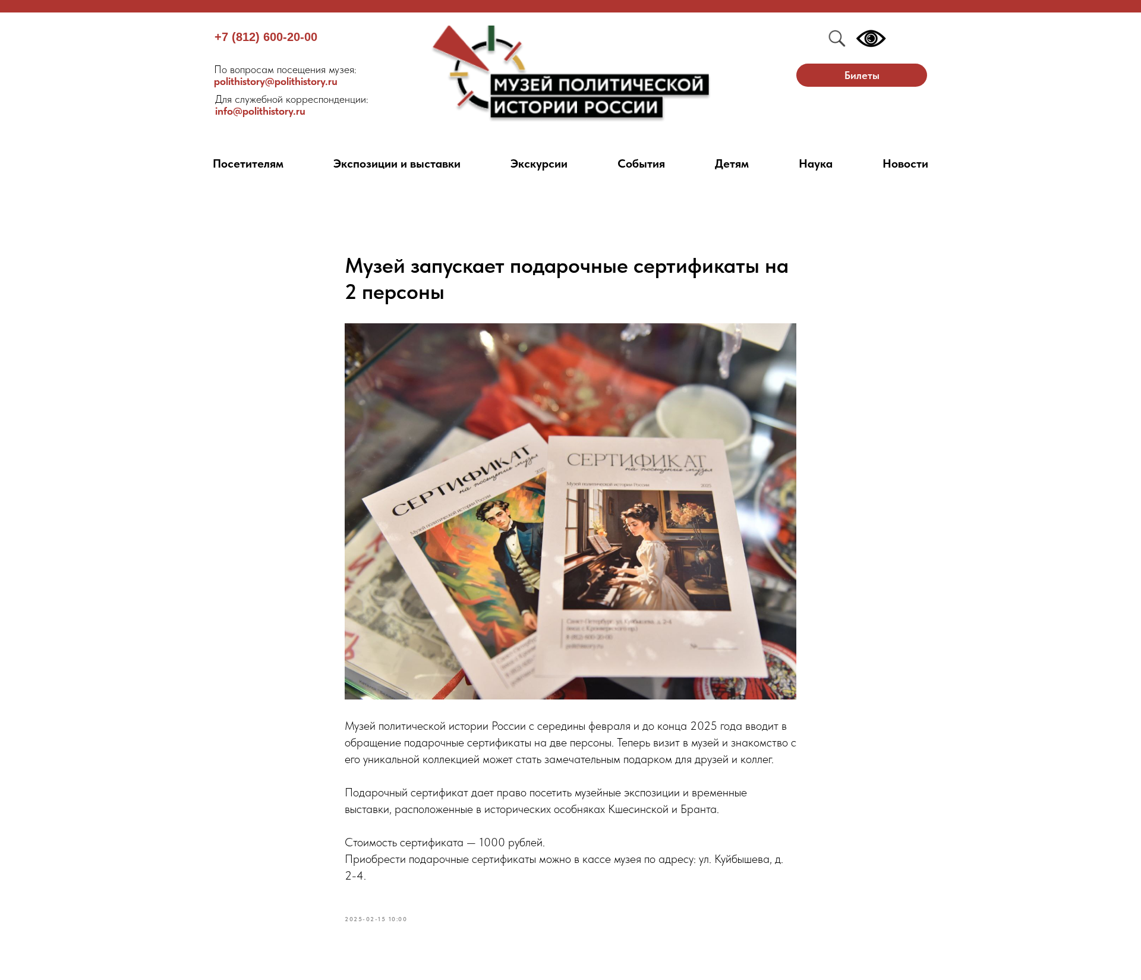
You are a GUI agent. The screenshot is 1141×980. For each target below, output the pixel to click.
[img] (570, 74)
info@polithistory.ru (291, 105)
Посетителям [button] (248, 163)
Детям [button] (732, 163)
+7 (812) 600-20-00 (266, 36)
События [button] (641, 163)
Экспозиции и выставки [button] (397, 163)
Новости (905, 163)
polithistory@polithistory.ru (285, 75)
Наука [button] (816, 163)
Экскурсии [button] (539, 163)
